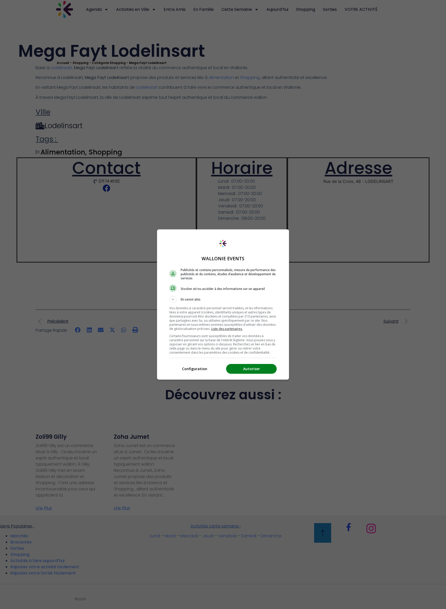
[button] (223, 299)
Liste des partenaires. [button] (227, 329)
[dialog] (223, 304)
